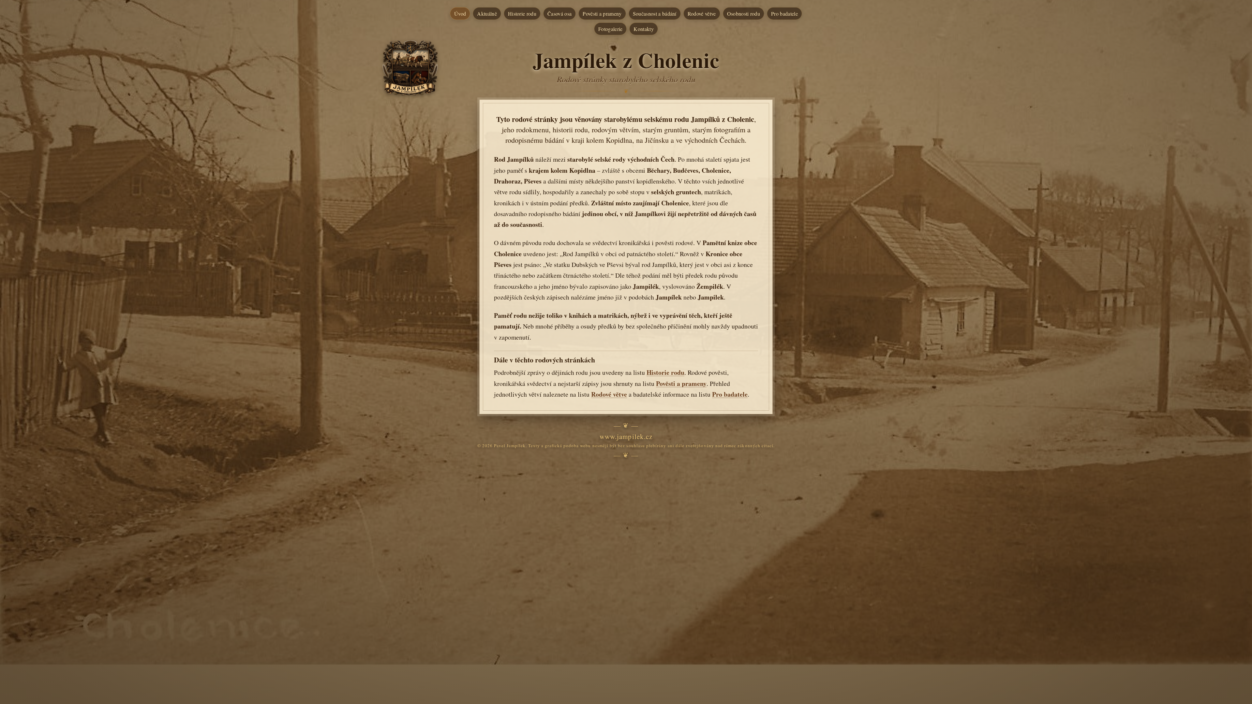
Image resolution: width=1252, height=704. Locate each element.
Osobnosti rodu (743, 13)
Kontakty (643, 28)
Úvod (460, 13)
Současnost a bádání (655, 13)
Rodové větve (702, 13)
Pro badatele (784, 13)
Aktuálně (487, 13)
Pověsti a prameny (602, 13)
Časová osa (559, 13)
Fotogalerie (610, 28)
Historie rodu (522, 13)
